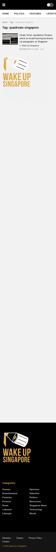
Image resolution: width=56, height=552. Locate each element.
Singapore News (38, 505)
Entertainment (9, 493)
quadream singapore (24, 22)
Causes (6, 489)
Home (5, 13)
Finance (6, 501)
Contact (5, 541)
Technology (36, 509)
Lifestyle (7, 513)
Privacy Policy (35, 538)
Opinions (34, 489)
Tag (11, 22)
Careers (19, 538)
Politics (19, 13)
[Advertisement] (28, 136)
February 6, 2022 (30, 49)
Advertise (6, 538)
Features (35, 13)
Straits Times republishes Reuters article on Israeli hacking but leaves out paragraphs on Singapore (36, 38)
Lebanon (7, 509)
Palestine (34, 493)
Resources (35, 501)
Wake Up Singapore (30, 46)
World (33, 513)
